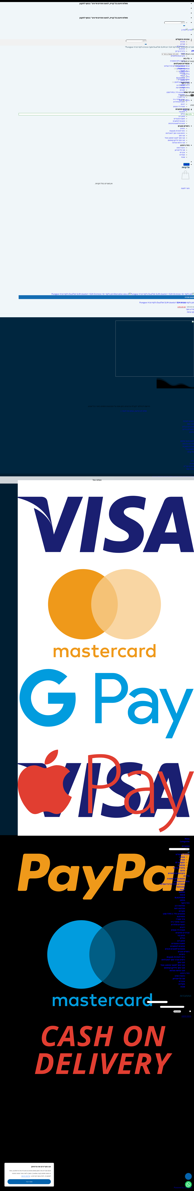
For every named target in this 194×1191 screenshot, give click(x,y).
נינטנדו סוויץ (181, 147)
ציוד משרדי (181, 97)
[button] (186, 164)
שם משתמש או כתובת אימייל (179, 1001)
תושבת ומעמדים (179, 118)
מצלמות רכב (180, 905)
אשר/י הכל (29, 1182)
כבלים (183, 114)
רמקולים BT (180, 862)
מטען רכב (181, 116)
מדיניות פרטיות (25, 1176)
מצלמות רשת (179, 908)
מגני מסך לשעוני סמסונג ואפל (175, 138)
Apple (182, 889)
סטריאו (182, 44)
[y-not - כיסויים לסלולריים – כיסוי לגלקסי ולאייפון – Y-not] (187, 29)
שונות (183, 157)
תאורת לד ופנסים (179, 106)
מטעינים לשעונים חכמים (177, 123)
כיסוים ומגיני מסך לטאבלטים (175, 133)
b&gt (185, 109)
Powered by (183, 1187)
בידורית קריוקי (180, 51)
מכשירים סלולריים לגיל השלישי (172, 884)
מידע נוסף (190, 309)
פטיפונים (182, 49)
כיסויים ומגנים (184, 126)
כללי (188, 76)
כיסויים (182, 128)
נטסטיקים (181, 916)
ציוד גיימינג (185, 145)
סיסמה (188, 1006)
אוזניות (182, 42)
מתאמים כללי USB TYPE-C (175, 92)
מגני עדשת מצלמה (178, 142)
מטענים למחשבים (179, 121)
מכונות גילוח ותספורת (177, 61)
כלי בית (186, 58)
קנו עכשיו (190, 312)
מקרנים (182, 90)
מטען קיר (182, 111)
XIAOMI (182, 892)
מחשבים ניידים (184, 79)
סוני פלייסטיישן (180, 150)
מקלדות (182, 155)
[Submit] (184, 25)
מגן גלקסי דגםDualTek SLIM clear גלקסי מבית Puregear (166, 302)
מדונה (182, 870)
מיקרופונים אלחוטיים (176, 873)
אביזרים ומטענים (183, 109)
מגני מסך (182, 135)
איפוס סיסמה (186, 1016)
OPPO (182, 900)
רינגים (183, 104)
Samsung (181, 886)
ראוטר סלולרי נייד (178, 921)
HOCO (182, 894)
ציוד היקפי (186, 87)
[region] (29, 1174)
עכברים (182, 152)
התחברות (177, 1011)
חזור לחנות (185, 188)
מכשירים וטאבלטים (182, 63)
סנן (192, 95)
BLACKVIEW (180, 78)
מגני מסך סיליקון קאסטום (176, 140)
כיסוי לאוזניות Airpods (177, 131)
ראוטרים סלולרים (179, 102)
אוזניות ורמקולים (183, 39)
